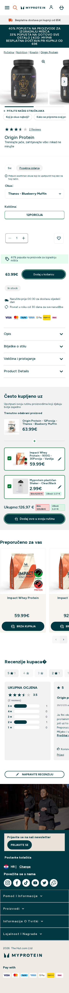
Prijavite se (19, 844)
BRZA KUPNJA (26, 626)
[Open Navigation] (7, 7)
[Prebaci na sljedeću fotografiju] (64, 81)
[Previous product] (56, 639)
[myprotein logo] (33, 7)
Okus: (9, 185)
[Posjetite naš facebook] (17, 883)
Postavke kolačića (18, 857)
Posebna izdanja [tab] (29, 168)
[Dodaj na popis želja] (59, 238)
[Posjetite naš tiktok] (26, 883)
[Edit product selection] (60, 459)
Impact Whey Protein (23, 597)
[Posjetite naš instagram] (8, 883)
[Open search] (15, 7)
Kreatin (34, 52)
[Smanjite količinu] (10, 238)
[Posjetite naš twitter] (44, 883)
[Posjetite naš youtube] (35, 883)
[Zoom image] (43, 61)
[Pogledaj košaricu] (61, 7)
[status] (16, 238)
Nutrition (21, 52)
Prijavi (60, 754)
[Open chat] (54, 883)
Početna (9, 52)
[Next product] (63, 639)
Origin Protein (49, 52)
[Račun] (51, 7)
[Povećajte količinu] (23, 238)
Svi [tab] (9, 168)
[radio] (34, 215)
